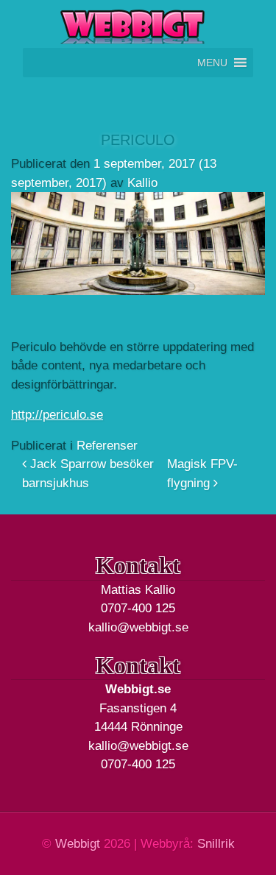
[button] (212, 62)
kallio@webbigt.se (138, 627)
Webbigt (77, 844)
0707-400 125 (138, 608)
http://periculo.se (57, 415)
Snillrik (216, 844)
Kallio (142, 183)
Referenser (107, 446)
